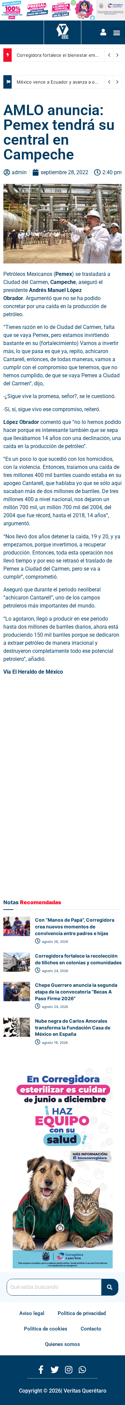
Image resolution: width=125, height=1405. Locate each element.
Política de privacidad (82, 1313)
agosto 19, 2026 (54, 1042)
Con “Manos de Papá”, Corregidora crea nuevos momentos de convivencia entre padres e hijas (74, 926)
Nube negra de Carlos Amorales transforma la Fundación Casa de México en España (72, 1027)
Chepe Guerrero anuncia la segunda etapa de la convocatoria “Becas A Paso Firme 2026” (76, 991)
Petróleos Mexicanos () (38, 274)
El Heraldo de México (38, 672)
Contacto (91, 1329)
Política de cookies (45, 1329)
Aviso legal (31, 1313)
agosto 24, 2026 (54, 971)
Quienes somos (62, 1344)
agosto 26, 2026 (54, 941)
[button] (116, 32)
